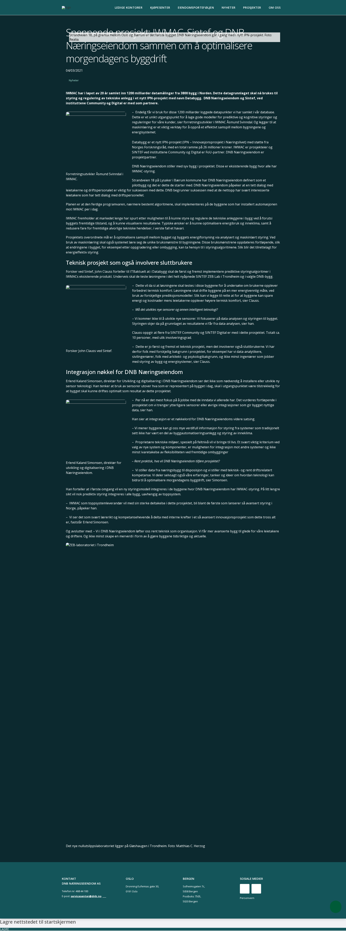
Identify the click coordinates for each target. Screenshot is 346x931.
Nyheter (228, 7)
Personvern (247, 898)
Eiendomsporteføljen (196, 7)
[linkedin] (256, 889)
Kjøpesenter (160, 7)
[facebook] (244, 889)
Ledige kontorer (129, 7)
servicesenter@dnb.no (86, 896)
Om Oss (275, 7)
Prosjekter (252, 7)
